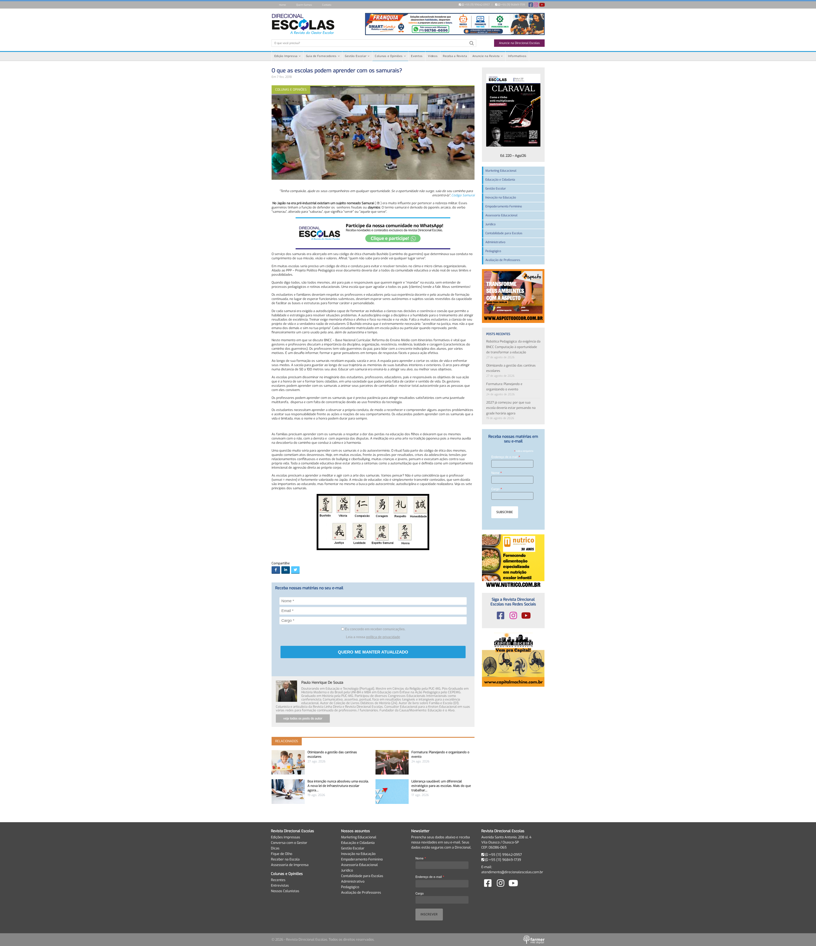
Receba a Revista (455, 56)
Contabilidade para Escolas (503, 233)
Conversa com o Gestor (289, 842)
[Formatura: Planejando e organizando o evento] (392, 762)
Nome (496, 472)
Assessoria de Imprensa (290, 865)
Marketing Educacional (500, 171)
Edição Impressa (286, 56)
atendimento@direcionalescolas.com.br (512, 872)
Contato (326, 5)
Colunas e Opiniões (389, 56)
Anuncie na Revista (486, 56)
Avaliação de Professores (502, 260)
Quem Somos (304, 5)
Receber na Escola (285, 859)
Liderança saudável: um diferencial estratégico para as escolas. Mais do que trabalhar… (441, 785)
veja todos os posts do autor (302, 718)
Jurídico (490, 224)
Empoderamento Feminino (503, 206)
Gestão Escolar (355, 56)
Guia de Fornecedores (321, 56)
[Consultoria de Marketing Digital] (534, 939)
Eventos (417, 56)
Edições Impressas (285, 837)
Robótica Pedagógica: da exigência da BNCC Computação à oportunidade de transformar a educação (513, 346)
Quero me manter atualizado (373, 652)
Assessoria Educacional (501, 215)
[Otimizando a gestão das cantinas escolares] (288, 762)
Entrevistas (280, 885)
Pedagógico (493, 251)
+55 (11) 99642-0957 (477, 4)
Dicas (275, 848)
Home (282, 5)
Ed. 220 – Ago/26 (513, 155)
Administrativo (495, 242)
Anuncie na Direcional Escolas (519, 43)
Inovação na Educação (500, 197)
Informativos (517, 56)
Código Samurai (463, 195)
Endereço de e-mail (505, 456)
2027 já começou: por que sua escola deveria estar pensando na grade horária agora (511, 407)
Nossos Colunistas (285, 891)
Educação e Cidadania (500, 180)
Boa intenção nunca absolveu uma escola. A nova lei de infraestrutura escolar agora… (338, 785)
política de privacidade (383, 637)
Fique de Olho (281, 854)
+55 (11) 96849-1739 (512, 4)
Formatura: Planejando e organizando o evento (504, 387)
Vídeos (433, 56)
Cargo (496, 488)
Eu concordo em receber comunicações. (374, 629)
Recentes (278, 880)
